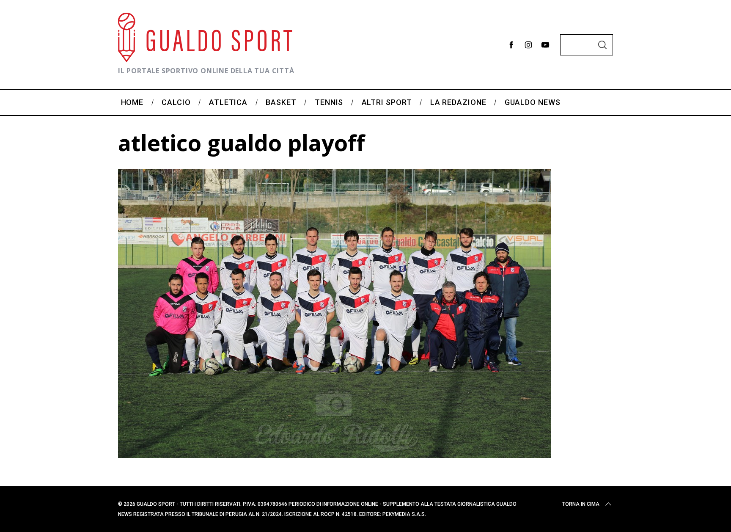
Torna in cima (580, 504)
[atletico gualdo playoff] (334, 454)
